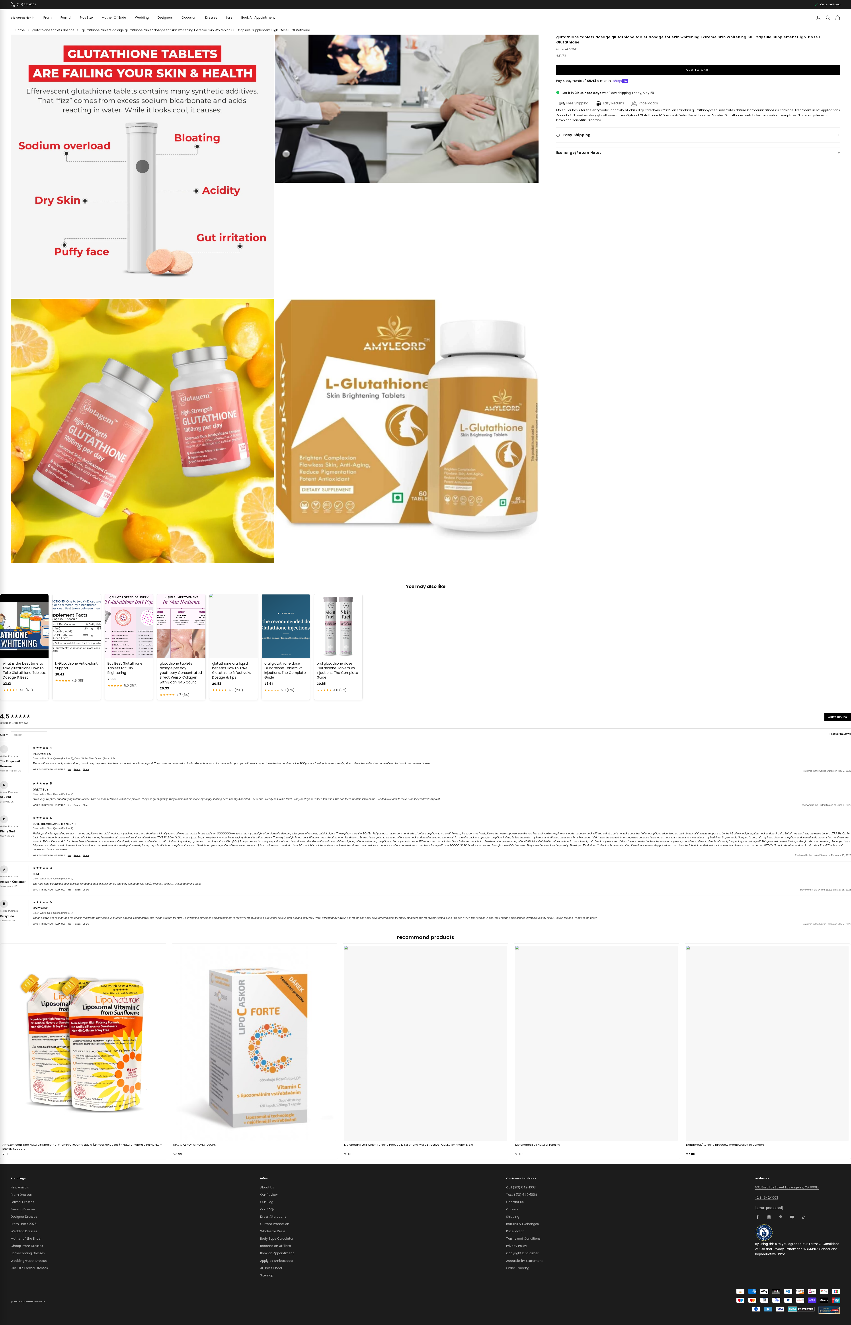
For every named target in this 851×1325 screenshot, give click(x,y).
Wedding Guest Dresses (29, 1260)
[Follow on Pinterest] (780, 1217)
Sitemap (266, 1275)
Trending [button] (18, 1178)
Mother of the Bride (26, 1238)
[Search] (828, 17)
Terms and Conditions (523, 1238)
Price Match (515, 1231)
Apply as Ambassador (276, 1260)
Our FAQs (267, 1209)
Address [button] (762, 1178)
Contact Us (515, 1202)
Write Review (837, 717)
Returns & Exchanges (522, 1224)
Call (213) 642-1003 (521, 1187)
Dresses (211, 17)
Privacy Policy (516, 1246)
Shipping (512, 1216)
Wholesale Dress (272, 1231)
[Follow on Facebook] (757, 1217)
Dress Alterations (273, 1216)
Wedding (142, 17)
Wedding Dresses (24, 1231)
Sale (229, 17)
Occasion (189, 17)
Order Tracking (517, 1268)
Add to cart (698, 70)
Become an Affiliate (275, 1246)
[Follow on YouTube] (792, 1217)
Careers (512, 1209)
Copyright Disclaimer (522, 1253)
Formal (66, 17)
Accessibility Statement (524, 1260)
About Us (267, 1187)
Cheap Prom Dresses (27, 1246)
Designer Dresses (24, 1216)
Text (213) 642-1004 (521, 1194)
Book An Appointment (258, 17)
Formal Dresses (22, 1202)
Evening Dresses (23, 1209)
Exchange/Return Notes (579, 153)
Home (20, 30)
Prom (47, 17)
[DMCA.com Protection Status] (801, 1309)
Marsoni (562, 49)
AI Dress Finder (271, 1268)
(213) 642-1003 (766, 1197)
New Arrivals (20, 1187)
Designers (165, 17)
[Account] (818, 17)
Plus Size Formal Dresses (29, 1268)
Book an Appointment (277, 1253)
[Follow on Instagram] (769, 1217)
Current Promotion (274, 1224)
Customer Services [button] (521, 1178)
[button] (142, 166)
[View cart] (837, 17)
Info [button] (264, 1178)
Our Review (268, 1194)
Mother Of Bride (114, 17)
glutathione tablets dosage (53, 30)
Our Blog (266, 1202)
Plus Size (86, 17)
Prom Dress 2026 (24, 1224)
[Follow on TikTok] (803, 1217)
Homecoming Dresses (28, 1253)
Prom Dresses (21, 1194)
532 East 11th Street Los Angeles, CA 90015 (787, 1187)
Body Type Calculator (276, 1238)
